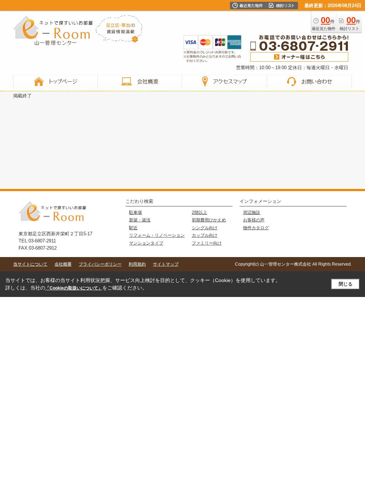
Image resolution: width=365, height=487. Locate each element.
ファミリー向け (207, 243)
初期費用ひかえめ (209, 219)
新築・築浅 (139, 219)
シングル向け (204, 227)
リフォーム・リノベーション (157, 235)
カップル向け (204, 235)
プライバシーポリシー (100, 264)
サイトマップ (166, 264)
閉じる (346, 284)
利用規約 (137, 264)
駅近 (133, 227)
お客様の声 (253, 219)
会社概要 (63, 264)
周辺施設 (251, 212)
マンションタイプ (146, 243)
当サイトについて (30, 264)
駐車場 (135, 212)
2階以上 (199, 212)
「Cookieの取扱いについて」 (73, 288)
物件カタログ (256, 227)
